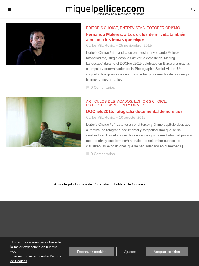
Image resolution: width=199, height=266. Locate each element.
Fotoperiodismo (163, 28)
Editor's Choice (102, 28)
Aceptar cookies (167, 252)
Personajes (133, 105)
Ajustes (130, 252)
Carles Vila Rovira (100, 45)
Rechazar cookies (91, 252)
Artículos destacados (109, 101)
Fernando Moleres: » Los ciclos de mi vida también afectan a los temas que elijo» (136, 37)
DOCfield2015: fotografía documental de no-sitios (134, 111)
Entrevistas (132, 28)
